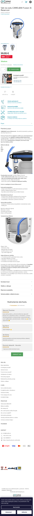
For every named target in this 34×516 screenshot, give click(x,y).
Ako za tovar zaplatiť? (6, 413)
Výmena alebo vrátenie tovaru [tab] (10, 294)
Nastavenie (16, 507)
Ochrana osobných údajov (7, 420)
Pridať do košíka (15, 69)
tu (7, 503)
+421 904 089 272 (17, 82)
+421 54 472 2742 (7, 435)
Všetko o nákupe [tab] (6, 286)
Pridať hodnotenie (5, 14)
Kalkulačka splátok (8, 56)
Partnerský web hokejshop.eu (17, 492)
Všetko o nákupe (5, 381)
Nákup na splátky (5, 406)
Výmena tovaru (4, 370)
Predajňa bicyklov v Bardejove (8, 390)
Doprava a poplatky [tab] (7, 290)
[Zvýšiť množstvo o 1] (6, 68)
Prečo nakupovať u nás (6, 395)
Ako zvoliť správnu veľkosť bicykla (9, 410)
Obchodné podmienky (6, 415)
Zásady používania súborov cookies (9, 417)
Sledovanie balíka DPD (6, 404)
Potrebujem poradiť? (6, 367)
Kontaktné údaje (5, 397)
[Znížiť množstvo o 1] (6, 70)
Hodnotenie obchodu (17, 302)
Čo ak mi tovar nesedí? (6, 372)
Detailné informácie (5, 87)
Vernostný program (5, 377)
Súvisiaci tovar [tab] (5, 282)
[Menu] (30, 2)
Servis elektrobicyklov (6, 388)
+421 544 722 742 (17, 80)
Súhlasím (24, 512)
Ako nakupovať (4, 408)
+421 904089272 (7, 438)
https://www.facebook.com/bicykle (11, 440)
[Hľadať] (22, 2)
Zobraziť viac (17, 354)
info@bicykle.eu (7, 433)
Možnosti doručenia (18, 65)
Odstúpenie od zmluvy (6, 374)
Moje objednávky (5, 365)
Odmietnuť (8, 512)
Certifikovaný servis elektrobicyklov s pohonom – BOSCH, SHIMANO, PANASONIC (15, 489)
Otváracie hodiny (5, 392)
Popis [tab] (2, 123)
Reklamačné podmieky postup (8, 379)
